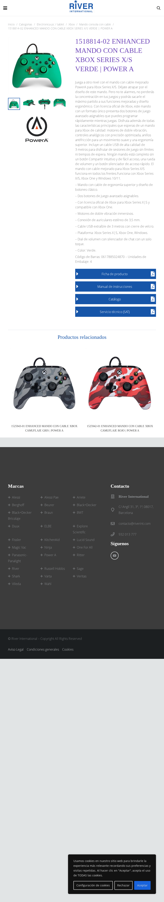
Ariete (81, 497)
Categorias (25, 24)
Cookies (67, 649)
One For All (85, 547)
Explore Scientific (80, 529)
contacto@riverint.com (135, 523)
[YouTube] (115, 556)
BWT (80, 512)
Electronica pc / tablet (50, 24)
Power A (50, 555)
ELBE (48, 526)
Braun (48, 512)
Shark (16, 576)
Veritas (81, 576)
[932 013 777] (115, 534)
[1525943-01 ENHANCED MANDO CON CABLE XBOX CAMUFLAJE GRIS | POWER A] (44, 383)
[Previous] (13, 392)
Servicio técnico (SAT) (115, 312)
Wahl (47, 584)
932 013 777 (127, 534)
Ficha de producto (115, 274)
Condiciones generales (43, 649)
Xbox (72, 24)
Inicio (11, 24)
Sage (80, 568)
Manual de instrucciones (114, 286)
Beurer (49, 505)
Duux (15, 526)
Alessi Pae (51, 497)
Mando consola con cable (95, 24)
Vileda (16, 584)
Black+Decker (86, 505)
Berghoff (18, 505)
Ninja (48, 547)
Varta (48, 576)
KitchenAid (52, 540)
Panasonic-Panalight (17, 558)
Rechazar (123, 885)
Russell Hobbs (54, 568)
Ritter (81, 555)
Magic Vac (19, 547)
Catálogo (115, 299)
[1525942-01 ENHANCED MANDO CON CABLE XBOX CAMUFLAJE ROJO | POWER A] (119, 383)
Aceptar (142, 885)
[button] (5, 8)
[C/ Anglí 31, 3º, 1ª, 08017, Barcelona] (115, 510)
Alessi (16, 497)
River (15, 568)
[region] (112, 874)
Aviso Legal (16, 649)
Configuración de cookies (93, 885)
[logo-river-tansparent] (82, 8)
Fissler (16, 540)
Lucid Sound (86, 540)
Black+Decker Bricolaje (20, 515)
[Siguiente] (150, 392)
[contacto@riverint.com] (115, 523)
